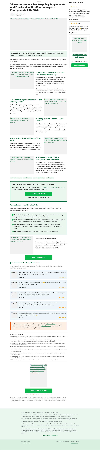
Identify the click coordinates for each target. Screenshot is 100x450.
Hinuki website (46, 326)
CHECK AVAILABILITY (79, 65)
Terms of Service (46, 435)
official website (50, 324)
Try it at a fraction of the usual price (53, 187)
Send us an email (74, 443)
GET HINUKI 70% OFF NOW (38, 390)
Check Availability (38, 194)
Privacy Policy (54, 435)
